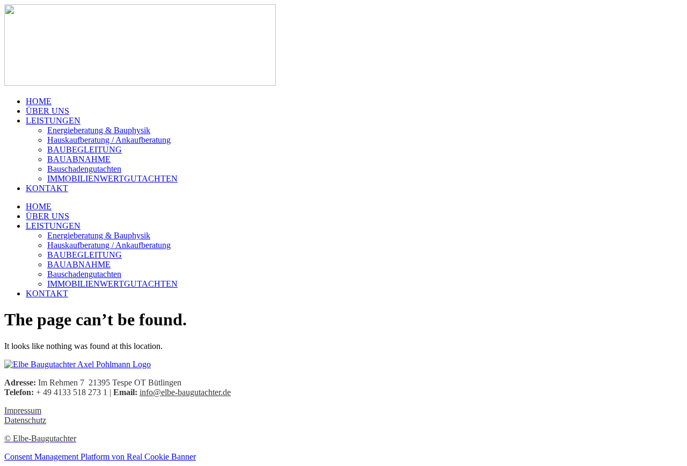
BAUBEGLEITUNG (84, 149)
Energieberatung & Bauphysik (98, 130)
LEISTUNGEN (53, 120)
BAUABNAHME (79, 159)
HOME (39, 101)
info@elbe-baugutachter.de (185, 392)
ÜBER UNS (47, 110)
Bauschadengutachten (84, 168)
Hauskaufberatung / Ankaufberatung (109, 139)
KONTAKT (47, 188)
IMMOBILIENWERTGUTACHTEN (112, 178)
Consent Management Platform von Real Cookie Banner (100, 456)
